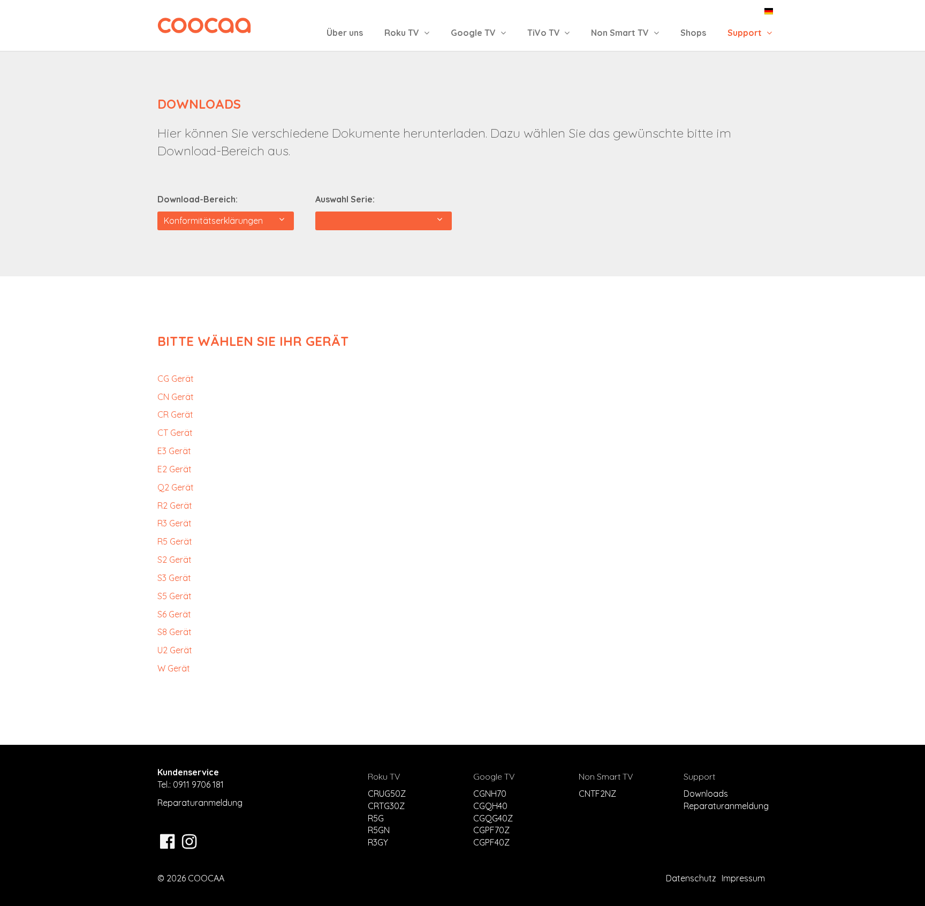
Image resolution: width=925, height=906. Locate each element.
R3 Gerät (174, 523)
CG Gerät (175, 378)
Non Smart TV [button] (621, 32)
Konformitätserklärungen (215, 220)
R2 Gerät (174, 505)
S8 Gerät (174, 631)
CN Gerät (175, 396)
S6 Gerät (174, 614)
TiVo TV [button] (544, 32)
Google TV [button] (474, 32)
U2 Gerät (174, 650)
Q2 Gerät (175, 487)
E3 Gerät (174, 451)
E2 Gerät (174, 469)
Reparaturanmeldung (199, 802)
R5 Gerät (174, 541)
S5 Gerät (174, 596)
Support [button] (745, 32)
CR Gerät (175, 414)
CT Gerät (175, 432)
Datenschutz (691, 878)
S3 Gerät (174, 577)
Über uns (345, 32)
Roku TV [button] (402, 32)
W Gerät (173, 668)
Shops (693, 32)
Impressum (743, 878)
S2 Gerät (174, 559)
